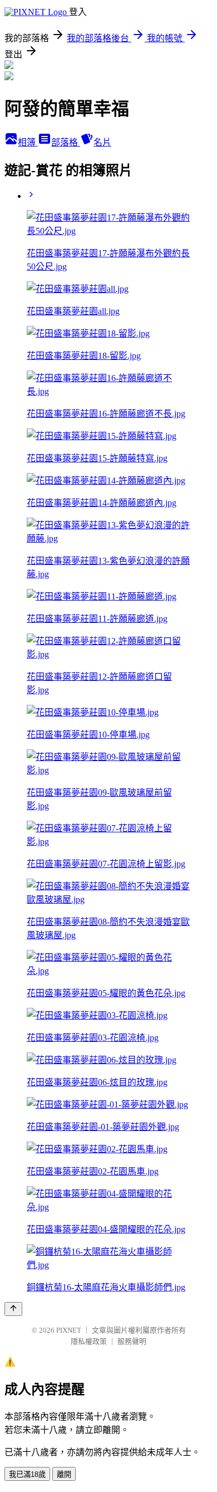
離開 (64, 1474)
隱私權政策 (89, 1341)
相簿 (28, 142)
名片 (102, 142)
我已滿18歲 (27, 1474)
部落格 (65, 142)
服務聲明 (131, 1341)
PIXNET (68, 1330)
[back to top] (13, 1309)
